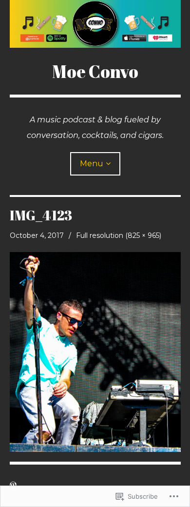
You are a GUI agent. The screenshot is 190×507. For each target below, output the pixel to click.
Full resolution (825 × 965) (118, 235)
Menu (91, 163)
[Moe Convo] (95, 24)
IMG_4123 (41, 215)
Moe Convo (95, 71)
